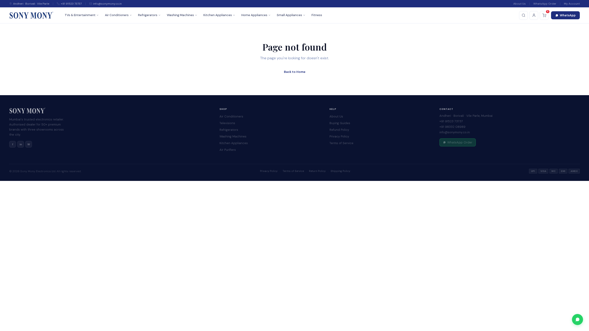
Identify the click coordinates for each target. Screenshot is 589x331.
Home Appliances (254, 15)
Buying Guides (339, 123)
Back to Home (294, 72)
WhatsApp (568, 15)
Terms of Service (341, 143)
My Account (572, 4)
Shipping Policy (340, 171)
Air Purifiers (227, 150)
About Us (519, 4)
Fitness (317, 15)
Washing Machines (180, 15)
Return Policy (317, 171)
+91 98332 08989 (452, 127)
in (21, 144)
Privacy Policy (339, 136)
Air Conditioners (117, 15)
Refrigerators (147, 15)
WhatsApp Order (544, 4)
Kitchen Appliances (217, 15)
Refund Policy (339, 130)
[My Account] (533, 15)
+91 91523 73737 (451, 121)
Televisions (227, 123)
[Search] (523, 15)
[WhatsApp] (577, 319)
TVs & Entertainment (80, 15)
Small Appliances (289, 15)
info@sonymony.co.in (454, 132)
